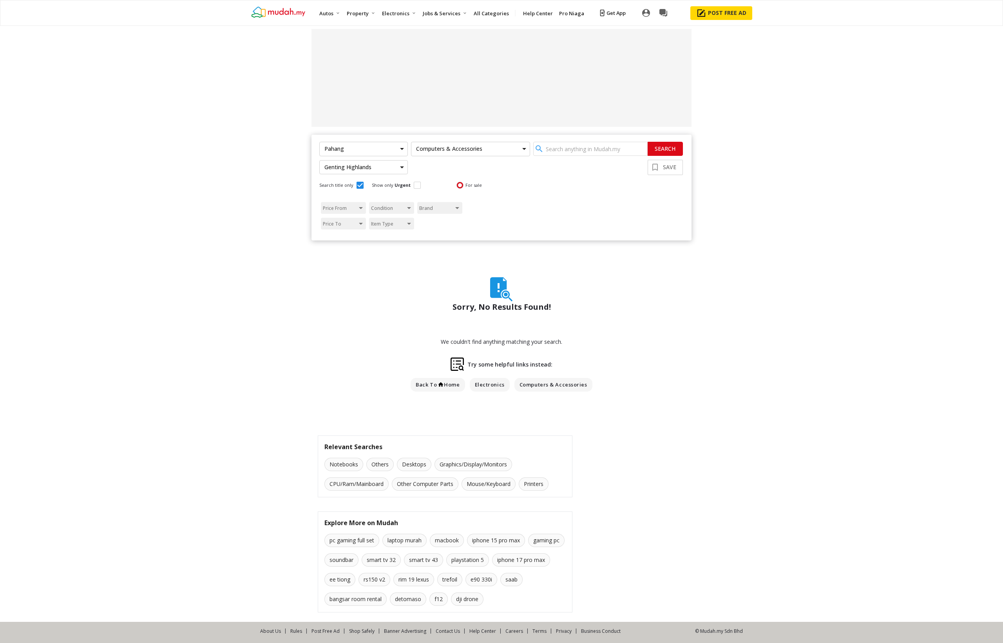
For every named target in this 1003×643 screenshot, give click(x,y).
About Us (270, 631)
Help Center (482, 631)
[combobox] (590, 149)
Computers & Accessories (553, 384)
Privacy (564, 631)
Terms (539, 631)
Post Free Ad (325, 631)
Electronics (490, 384)
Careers (514, 631)
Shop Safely (362, 631)
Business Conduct (601, 631)
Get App (616, 12)
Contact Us (448, 631)
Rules (296, 631)
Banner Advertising (405, 631)
